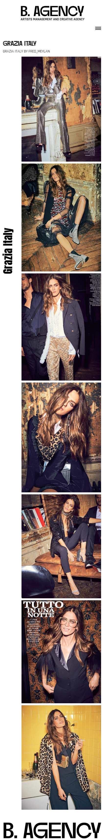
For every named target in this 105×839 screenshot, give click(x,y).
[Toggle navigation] (98, 27)
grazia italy (19, 44)
